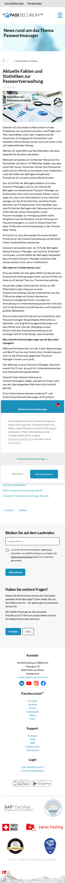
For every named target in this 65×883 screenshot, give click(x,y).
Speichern (17, 473)
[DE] (58, 405)
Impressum (14, 442)
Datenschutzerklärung (20, 439)
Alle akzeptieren (44, 474)
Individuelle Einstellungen (31, 458)
